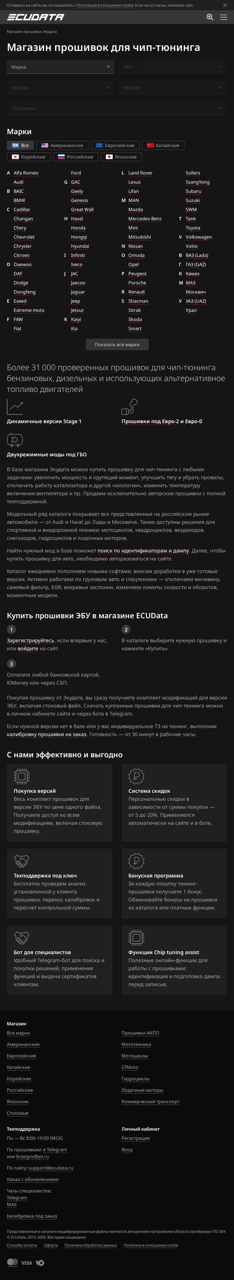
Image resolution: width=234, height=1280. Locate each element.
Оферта (51, 1245)
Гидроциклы (136, 1078)
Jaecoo (78, 283)
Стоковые (18, 1113)
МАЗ (190, 283)
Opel (133, 264)
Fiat (17, 328)
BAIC (19, 191)
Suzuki (193, 200)
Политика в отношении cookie (151, 1245)
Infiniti (78, 255)
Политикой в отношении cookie (104, 5)
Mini (133, 228)
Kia (74, 328)
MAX (12, 1204)
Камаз (192, 273)
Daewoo (23, 264)
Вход (127, 1149)
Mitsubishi (139, 237)
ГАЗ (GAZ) (196, 264)
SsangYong (198, 182)
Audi (18, 182)
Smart (135, 328)
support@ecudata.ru (51, 1168)
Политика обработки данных (90, 1245)
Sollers (193, 173)
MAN (133, 200)
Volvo (192, 246)
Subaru (193, 191)
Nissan (135, 246)
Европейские (21, 1056)
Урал (191, 310)
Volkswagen (199, 237)
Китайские (18, 1067)
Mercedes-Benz (145, 218)
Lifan (133, 191)
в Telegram (55, 1149)
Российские (20, 1090)
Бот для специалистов (42, 952)
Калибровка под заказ (32, 1216)
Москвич (196, 292)
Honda (78, 228)
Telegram (17, 1197)
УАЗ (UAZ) (196, 301)
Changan (23, 218)
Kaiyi (76, 319)
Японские (18, 1101)
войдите (28, 648)
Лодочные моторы (142, 1090)
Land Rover (140, 173)
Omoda (136, 255)
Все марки (18, 1033)
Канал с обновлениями (32, 1179)
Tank (191, 218)
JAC (74, 273)
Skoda (135, 319)
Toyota (193, 228)
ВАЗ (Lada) (197, 255)
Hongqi (79, 237)
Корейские (19, 1078)
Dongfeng (25, 292)
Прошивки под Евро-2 (150, 421)
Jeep (75, 301)
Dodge (21, 283)
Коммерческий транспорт (150, 1101)
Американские (23, 1044)
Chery (20, 228)
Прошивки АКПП (140, 1033)
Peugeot (137, 273)
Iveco (76, 264)
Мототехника (136, 1044)
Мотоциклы (135, 1056)
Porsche (137, 283)
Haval (77, 218)
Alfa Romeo (26, 173)
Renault (136, 292)
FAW (18, 319)
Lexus (134, 182)
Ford (76, 173)
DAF (18, 273)
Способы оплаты (22, 1245)
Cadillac (22, 209)
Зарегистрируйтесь (30, 640)
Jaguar (78, 292)
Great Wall (82, 209)
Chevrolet (24, 237)
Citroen (22, 255)
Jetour (77, 310)
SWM (191, 209)
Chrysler (23, 246)
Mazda (135, 209)
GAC (75, 182)
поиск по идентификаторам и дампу (143, 550)
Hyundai (80, 246)
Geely (77, 191)
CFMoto (130, 1067)
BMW (19, 200)
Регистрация (136, 1138)
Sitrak (134, 310)
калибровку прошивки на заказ (46, 734)
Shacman (138, 301)
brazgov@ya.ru (32, 1156)
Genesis (79, 200)
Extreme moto (29, 310)
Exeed (20, 301)
